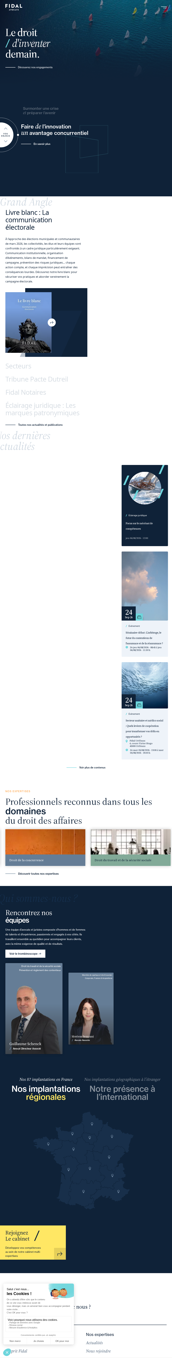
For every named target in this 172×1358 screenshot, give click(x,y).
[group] (106, 847)
